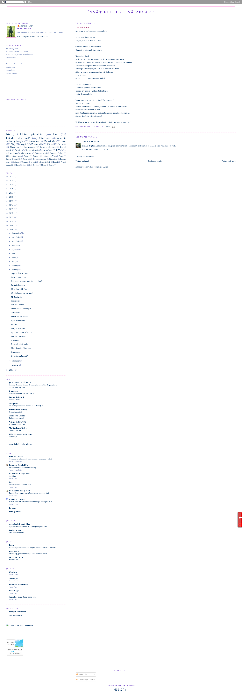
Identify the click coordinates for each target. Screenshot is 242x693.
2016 (11, 197)
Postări (83, 674)
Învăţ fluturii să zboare (121, 11)
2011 (11, 217)
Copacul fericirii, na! (19, 273)
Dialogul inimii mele (19, 344)
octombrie (16, 241)
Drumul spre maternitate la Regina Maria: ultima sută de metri (32, 547)
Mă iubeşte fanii (44, 162)
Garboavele (15, 312)
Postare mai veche (229, 161)
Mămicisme (44, 138)
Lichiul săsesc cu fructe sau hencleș (22, 467)
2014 (11, 205)
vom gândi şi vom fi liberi (20, 524)
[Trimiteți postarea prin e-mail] (113, 126)
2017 (11, 192)
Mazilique (13, 578)
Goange (26, 156)
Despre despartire (18, 328)
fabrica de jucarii (16, 397)
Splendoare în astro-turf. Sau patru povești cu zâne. (28, 526)
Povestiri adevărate (47, 147)
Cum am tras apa (15, 430)
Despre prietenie (32, 150)
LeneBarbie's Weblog (18, 409)
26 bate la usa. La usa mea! (22, 293)
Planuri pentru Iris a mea (21, 348)
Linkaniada (53, 159)
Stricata (14, 324)
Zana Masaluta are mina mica (20, 484)
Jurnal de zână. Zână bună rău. (22, 596)
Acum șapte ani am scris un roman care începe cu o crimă (30, 459)
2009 (11, 225)
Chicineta (13, 572)
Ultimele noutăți (15, 412)
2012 (11, 213)
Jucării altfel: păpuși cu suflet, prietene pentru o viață (29, 493)
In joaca (12, 507)
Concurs (25, 162)
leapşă (23, 144)
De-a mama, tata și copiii (19, 490)
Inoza (11, 545)
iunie (14, 257)
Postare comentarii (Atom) (98, 166)
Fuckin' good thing (18, 277)
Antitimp (12, 476)
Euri (56, 134)
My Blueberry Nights (18, 428)
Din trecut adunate (39, 159)
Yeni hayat (13, 436)
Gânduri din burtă (18, 138)
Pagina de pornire (155, 161)
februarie (15, 360)
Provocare (53, 153)
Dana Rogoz (14, 590)
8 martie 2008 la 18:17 (95, 149)
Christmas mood (40, 153)
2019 (11, 184)
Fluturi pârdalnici (31, 134)
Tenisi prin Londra (17, 415)
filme (24, 165)
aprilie (14, 265)
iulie (14, 253)
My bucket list (16, 296)
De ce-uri (26, 159)
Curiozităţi (62, 144)
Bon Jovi (36, 165)
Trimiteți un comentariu (84, 156)
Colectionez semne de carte (20, 434)
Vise (54, 156)
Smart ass (34, 141)
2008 (11, 229)
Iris (8, 134)
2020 (11, 180)
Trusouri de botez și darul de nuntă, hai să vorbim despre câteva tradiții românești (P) (33, 386)
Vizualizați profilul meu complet (32, 37)
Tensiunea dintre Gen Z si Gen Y (21, 393)
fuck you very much (17, 611)
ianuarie (15, 364)
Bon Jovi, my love (18, 336)
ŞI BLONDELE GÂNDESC (20, 382)
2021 (11, 176)
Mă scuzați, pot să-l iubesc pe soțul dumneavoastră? (28, 553)
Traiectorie (15, 300)
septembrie (16, 245)
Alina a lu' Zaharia (17, 499)
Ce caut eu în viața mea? (19, 473)
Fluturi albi (49, 141)
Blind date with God (19, 289)
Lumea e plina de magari (21, 308)
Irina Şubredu (15, 511)
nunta (63, 141)
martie (14, 269)
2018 (11, 188)
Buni (61, 153)
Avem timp (15, 340)
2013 (11, 209)
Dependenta (82, 27)
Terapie (51, 165)
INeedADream (87, 141)
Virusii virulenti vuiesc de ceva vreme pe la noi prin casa (30, 501)
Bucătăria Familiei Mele (19, 584)
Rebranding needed (16, 418)
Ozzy (11, 482)
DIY (58, 150)
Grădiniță (36, 156)
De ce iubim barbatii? (19, 355)
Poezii (55, 162)
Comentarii (85, 679)
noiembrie (16, 237)
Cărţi (13, 144)
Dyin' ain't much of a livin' (21, 332)
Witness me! (13, 559)
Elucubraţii (36, 144)
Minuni (43, 165)
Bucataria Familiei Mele (19, 465)
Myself (33, 162)
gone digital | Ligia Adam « (20, 444)
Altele (50, 144)
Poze (18, 165)
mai (13, 261)
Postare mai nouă (82, 161)
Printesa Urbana (16, 456)
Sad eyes (16, 162)
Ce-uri (61, 156)
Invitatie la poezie (18, 285)
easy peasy (13, 403)
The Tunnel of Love (16, 532)
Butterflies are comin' (19, 316)
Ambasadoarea (26, 26)
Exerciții (18, 150)
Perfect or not (15, 530)
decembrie (16, 233)
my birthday (47, 150)
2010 (11, 221)
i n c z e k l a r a (16, 557)
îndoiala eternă (14, 399)
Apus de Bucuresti (18, 320)
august (14, 249)
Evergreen (13, 391)
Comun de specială (13, 159)
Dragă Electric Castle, (17, 424)
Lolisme (46, 156)
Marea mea (14, 147)
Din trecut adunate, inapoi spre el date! (26, 281)
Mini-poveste (26, 153)
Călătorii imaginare (13, 156)
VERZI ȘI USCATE (17, 421)
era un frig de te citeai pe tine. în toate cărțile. (26, 405)
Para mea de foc (17, 304)
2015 (11, 201)
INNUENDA (14, 551)
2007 (11, 370)
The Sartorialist (15, 615)
